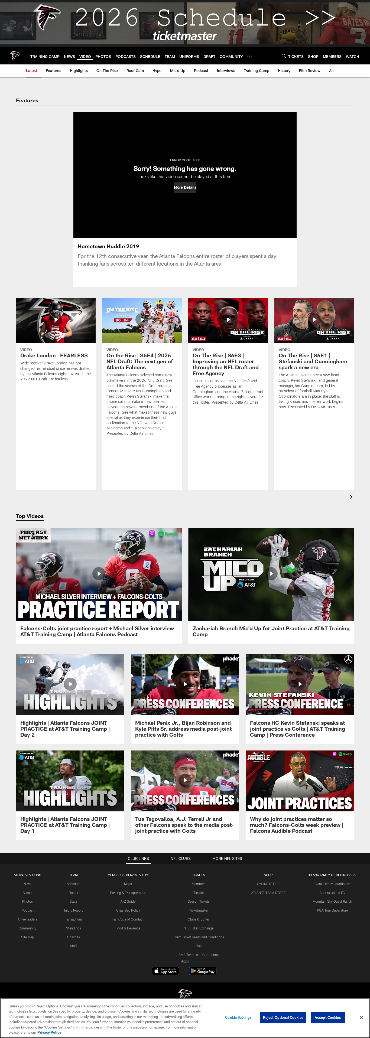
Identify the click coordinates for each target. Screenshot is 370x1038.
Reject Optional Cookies (283, 1017)
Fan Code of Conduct (128, 919)
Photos (27, 901)
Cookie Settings (238, 1017)
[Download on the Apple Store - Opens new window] (165, 971)
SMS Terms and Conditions (198, 955)
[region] (185, 1018)
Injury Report (73, 910)
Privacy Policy (49, 1032)
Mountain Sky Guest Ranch (332, 901)
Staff (73, 946)
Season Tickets (199, 901)
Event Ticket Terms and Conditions (198, 937)
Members (198, 884)
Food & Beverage (128, 928)
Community (27, 928)
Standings (73, 928)
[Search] (284, 56)
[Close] (361, 1018)
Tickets (198, 893)
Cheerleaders (27, 919)
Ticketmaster (198, 910)
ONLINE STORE (268, 884)
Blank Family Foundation (332, 884)
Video (27, 893)
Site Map (27, 937)
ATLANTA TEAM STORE (268, 893)
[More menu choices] (249, 56)
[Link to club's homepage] (15, 55)
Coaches (73, 937)
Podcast (28, 910)
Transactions (73, 919)
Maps (128, 884)
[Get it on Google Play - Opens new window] (202, 973)
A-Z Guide (128, 901)
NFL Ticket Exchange (198, 928)
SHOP (268, 875)
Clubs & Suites (199, 919)
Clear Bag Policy (128, 910)
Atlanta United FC (332, 893)
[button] (185, 187)
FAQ (199, 946)
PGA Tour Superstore (332, 910)
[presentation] (352, 497)
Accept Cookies (328, 1017)
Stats (73, 901)
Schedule (73, 884)
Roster (73, 893)
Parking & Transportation (128, 893)
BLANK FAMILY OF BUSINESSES (332, 875)
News (27, 884)
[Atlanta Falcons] (185, 996)
